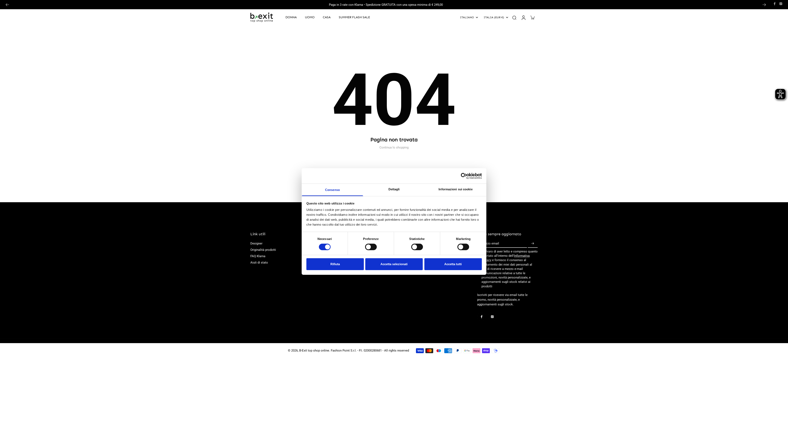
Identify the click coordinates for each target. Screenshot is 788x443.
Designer (256, 243)
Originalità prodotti (263, 250)
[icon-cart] (532, 17)
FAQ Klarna (257, 256)
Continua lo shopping (394, 147)
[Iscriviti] (533, 244)
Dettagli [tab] (394, 189)
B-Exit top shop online (314, 350)
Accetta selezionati (394, 264)
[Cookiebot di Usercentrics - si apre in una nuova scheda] (464, 176)
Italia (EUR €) (494, 17)
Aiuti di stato (259, 262)
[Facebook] (775, 3)
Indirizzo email (489, 243)
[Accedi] (523, 17)
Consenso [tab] (332, 190)
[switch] (371, 247)
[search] (514, 17)
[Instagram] (781, 3)
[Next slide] (764, 5)
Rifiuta (335, 264)
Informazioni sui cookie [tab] (455, 189)
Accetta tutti (453, 264)
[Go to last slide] (7, 5)
